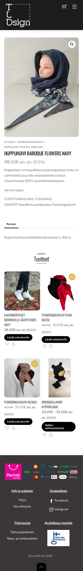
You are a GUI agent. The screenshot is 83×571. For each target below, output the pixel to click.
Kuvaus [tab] (11, 223)
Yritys (22, 500)
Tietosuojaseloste (22, 532)
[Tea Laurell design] (18, 14)
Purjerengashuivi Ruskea (20, 402)
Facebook (61, 500)
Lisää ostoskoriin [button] (18, 337)
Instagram (61, 509)
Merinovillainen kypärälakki (52, 404)
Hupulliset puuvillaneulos (23, 147)
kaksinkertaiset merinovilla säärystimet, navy (20, 320)
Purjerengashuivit (31, 142)
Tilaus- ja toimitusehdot (22, 538)
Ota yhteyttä (22, 506)
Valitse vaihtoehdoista (54, 427)
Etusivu (9, 142)
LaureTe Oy (38, 555)
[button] (72, 44)
